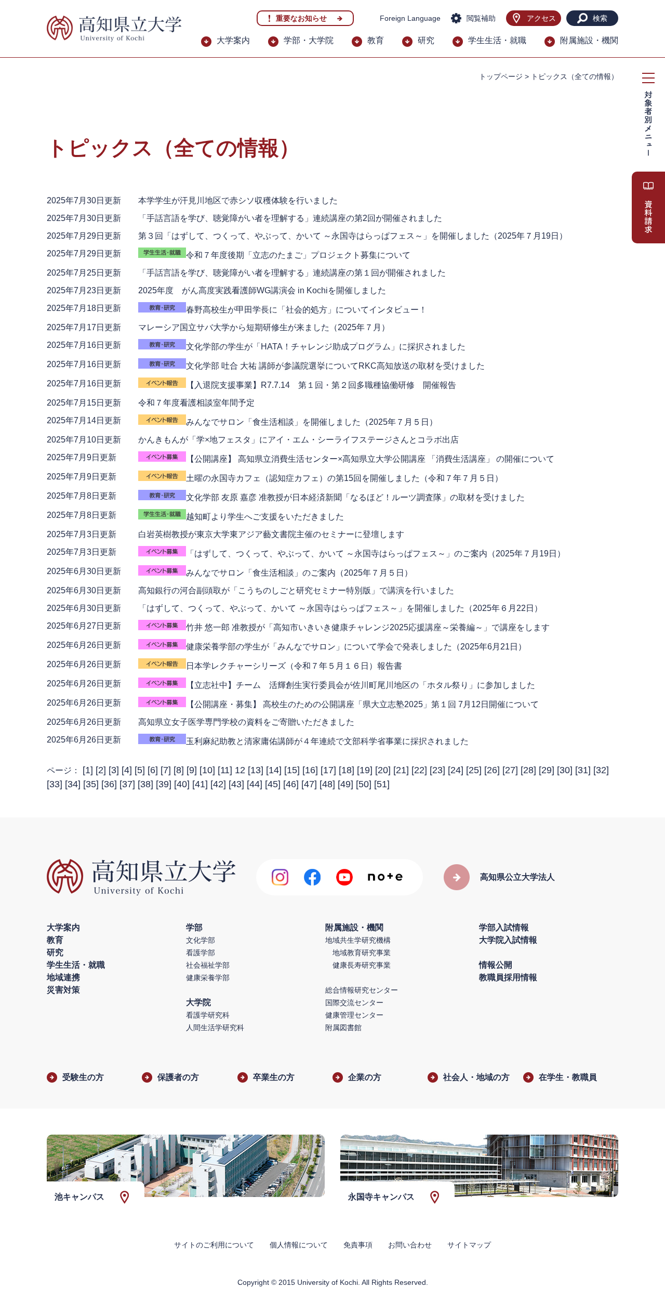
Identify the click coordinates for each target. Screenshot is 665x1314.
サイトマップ (469, 1245)
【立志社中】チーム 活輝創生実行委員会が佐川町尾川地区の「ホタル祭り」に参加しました (360, 685)
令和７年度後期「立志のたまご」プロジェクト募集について (298, 255)
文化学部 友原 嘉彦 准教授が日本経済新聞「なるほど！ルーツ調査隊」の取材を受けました (355, 497)
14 (274, 770)
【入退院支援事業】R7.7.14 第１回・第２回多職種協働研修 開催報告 (321, 385)
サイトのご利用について (214, 1245)
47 (309, 784)
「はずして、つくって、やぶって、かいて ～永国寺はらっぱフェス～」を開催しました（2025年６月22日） (340, 608)
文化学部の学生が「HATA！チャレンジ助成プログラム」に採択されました (326, 346)
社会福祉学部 (208, 965)
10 (207, 770)
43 (236, 784)
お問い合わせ (410, 1245)
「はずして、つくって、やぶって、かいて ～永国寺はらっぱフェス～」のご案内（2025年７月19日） (375, 553)
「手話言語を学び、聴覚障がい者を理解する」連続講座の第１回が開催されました (292, 272)
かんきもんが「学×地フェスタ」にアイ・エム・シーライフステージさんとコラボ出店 (298, 439)
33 (54, 784)
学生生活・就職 (497, 40)
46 (291, 784)
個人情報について (299, 1245)
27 (510, 770)
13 (255, 770)
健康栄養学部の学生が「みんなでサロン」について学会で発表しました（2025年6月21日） (356, 646)
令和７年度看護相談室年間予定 (196, 402)
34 (73, 784)
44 (254, 784)
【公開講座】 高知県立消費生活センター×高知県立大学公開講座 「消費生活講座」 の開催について (370, 458)
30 (565, 770)
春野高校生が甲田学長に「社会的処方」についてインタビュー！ (306, 309)
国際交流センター (354, 1002)
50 (363, 784)
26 (492, 770)
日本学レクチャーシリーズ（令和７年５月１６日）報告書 (294, 665)
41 (200, 784)
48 (327, 784)
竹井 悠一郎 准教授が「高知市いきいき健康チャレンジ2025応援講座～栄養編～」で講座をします (368, 627)
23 (437, 770)
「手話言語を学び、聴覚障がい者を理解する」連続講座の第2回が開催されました (290, 218)
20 (383, 770)
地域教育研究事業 (361, 952)
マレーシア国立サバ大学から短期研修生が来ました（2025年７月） (264, 327)
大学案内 (233, 40)
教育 (375, 40)
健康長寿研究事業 (361, 965)
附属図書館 (343, 1027)
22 (419, 770)
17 (328, 770)
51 (382, 784)
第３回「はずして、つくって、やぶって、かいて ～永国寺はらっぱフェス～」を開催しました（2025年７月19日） (352, 235)
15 (292, 770)
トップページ (501, 76)
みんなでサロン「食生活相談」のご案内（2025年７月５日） (299, 572)
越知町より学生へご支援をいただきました (265, 516)
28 (528, 770)
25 (474, 770)
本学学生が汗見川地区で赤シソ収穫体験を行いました (238, 200)
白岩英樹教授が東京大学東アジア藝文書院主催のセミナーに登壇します (271, 534)
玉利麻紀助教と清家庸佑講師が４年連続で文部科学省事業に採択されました (327, 741)
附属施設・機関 (589, 40)
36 (109, 784)
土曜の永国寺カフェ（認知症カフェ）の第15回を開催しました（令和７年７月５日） (344, 478)
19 (365, 770)
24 (455, 770)
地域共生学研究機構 (358, 940)
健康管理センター (354, 1015)
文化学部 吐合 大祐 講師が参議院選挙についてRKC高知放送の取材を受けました (335, 365)
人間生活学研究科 (215, 1027)
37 (127, 784)
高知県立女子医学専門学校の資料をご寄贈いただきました (246, 722)
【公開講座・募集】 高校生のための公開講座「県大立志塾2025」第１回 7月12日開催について (362, 704)
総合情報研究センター (361, 990)
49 (345, 784)
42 (218, 784)
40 (182, 784)
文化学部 (200, 940)
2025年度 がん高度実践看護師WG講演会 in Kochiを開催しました (262, 290)
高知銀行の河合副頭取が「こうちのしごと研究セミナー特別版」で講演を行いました (296, 590)
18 (346, 770)
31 (583, 770)
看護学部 (200, 952)
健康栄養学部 (208, 977)
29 (546, 770)
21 (401, 770)
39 (163, 784)
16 (310, 770)
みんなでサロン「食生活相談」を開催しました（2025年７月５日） (311, 422)
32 (601, 770)
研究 (426, 40)
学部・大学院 (309, 40)
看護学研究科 (208, 1015)
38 (145, 784)
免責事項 (358, 1245)
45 (273, 784)
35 (91, 784)
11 (225, 770)
